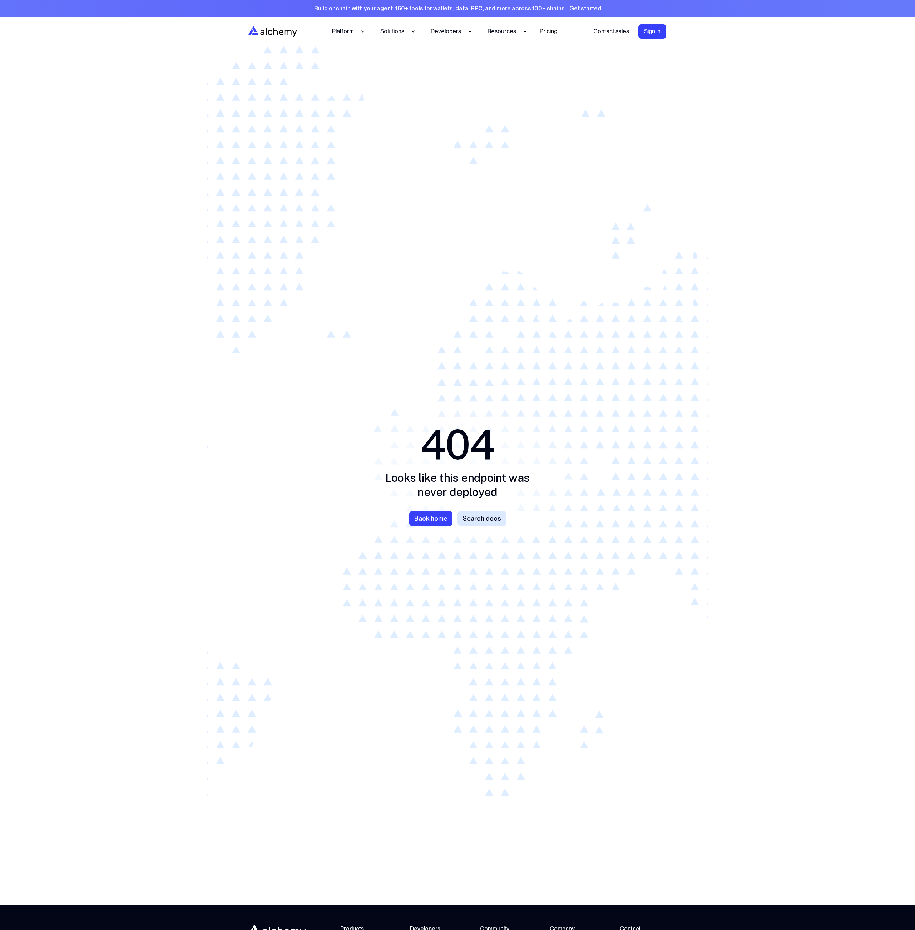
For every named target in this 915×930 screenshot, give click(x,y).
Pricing (548, 31)
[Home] (272, 31)
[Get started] (457, 8)
